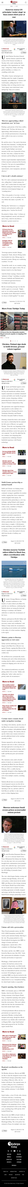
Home (11, 6)
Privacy (11, 1174)
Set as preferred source (21, 49)
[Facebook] (17, 1151)
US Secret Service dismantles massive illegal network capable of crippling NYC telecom (9, 232)
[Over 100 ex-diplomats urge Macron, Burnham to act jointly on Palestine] (22, 1056)
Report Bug (14, 1177)
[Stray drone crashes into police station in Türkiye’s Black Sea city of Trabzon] (22, 707)
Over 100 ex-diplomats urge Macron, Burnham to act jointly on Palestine (9, 1056)
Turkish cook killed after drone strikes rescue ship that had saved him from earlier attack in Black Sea (9, 697)
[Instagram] (11, 1151)
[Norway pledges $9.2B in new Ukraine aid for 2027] (22, 452)
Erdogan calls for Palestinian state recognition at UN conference (7, 243)
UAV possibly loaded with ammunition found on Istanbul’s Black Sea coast (9, 687)
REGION (19, 1154)
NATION (9, 1154)
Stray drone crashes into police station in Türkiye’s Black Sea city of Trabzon (9, 708)
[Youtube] (14, 1151)
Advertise (17, 1174)
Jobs (5, 1174)
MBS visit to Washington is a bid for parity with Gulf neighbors (9, 1037)
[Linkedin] (19, 1151)
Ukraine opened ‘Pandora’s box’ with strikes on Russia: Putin (9, 462)
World (16, 6)
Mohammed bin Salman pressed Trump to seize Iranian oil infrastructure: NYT (9, 1047)
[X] (8, 1151)
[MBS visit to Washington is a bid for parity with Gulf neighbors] (22, 1037)
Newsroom (6, 48)
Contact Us (22, 1171)
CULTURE (18, 1159)
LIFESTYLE (9, 1159)
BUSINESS (19, 1156)
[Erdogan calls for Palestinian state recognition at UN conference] (22, 244)
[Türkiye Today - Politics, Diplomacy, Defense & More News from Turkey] (14, 2)
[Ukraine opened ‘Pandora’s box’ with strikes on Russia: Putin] (22, 462)
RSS (23, 1174)
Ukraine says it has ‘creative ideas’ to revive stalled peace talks (9, 472)
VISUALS (14, 1165)
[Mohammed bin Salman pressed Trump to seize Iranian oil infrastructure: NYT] (22, 1046)
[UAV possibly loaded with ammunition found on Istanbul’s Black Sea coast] (22, 687)
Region (3, 1040)
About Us (5, 1171)
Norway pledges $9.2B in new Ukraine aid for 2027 (9, 453)
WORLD (9, 1156)
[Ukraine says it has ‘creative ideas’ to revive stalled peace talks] (22, 471)
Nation (3, 247)
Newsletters (13, 1171)
